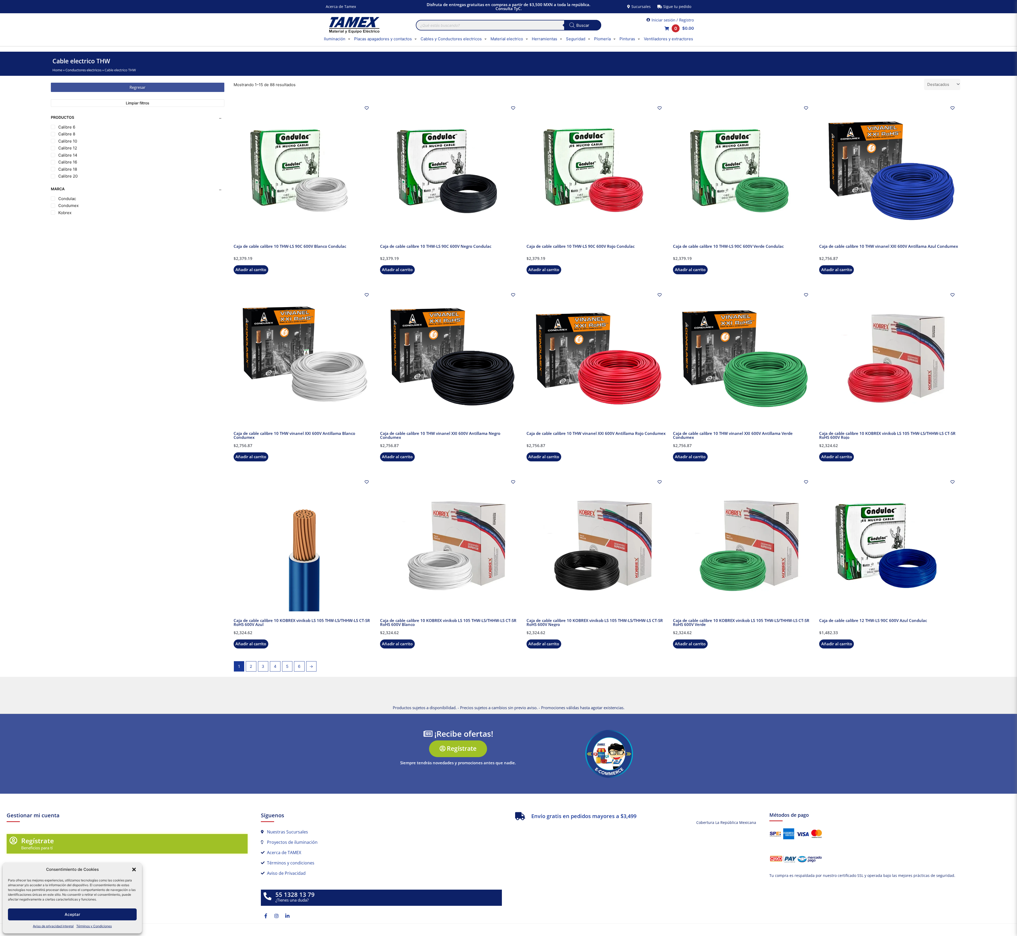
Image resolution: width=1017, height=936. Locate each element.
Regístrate (37, 840)
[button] (134, 869)
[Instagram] (276, 916)
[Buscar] (582, 25)
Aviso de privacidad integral (53, 926)
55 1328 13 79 (295, 894)
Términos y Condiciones (94, 926)
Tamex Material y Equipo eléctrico (353, 25)
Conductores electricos (83, 70)
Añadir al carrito (250, 269)
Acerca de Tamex (341, 6)
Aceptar (72, 914)
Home (57, 70)
